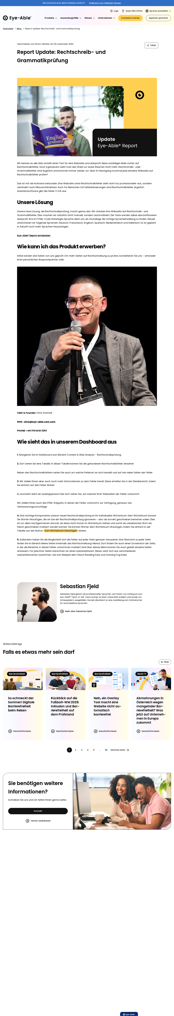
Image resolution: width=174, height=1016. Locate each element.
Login (116, 11)
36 (106, 749)
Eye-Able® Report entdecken (33, 235)
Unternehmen (105, 18)
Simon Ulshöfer (42, 44)
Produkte (49, 18)
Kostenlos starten (130, 18)
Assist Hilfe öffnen (134, 11)
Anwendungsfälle (69, 18)
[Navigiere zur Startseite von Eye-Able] (17, 18)
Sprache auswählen (159, 11)
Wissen (88, 18)
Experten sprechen (158, 18)
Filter (166, 661)
